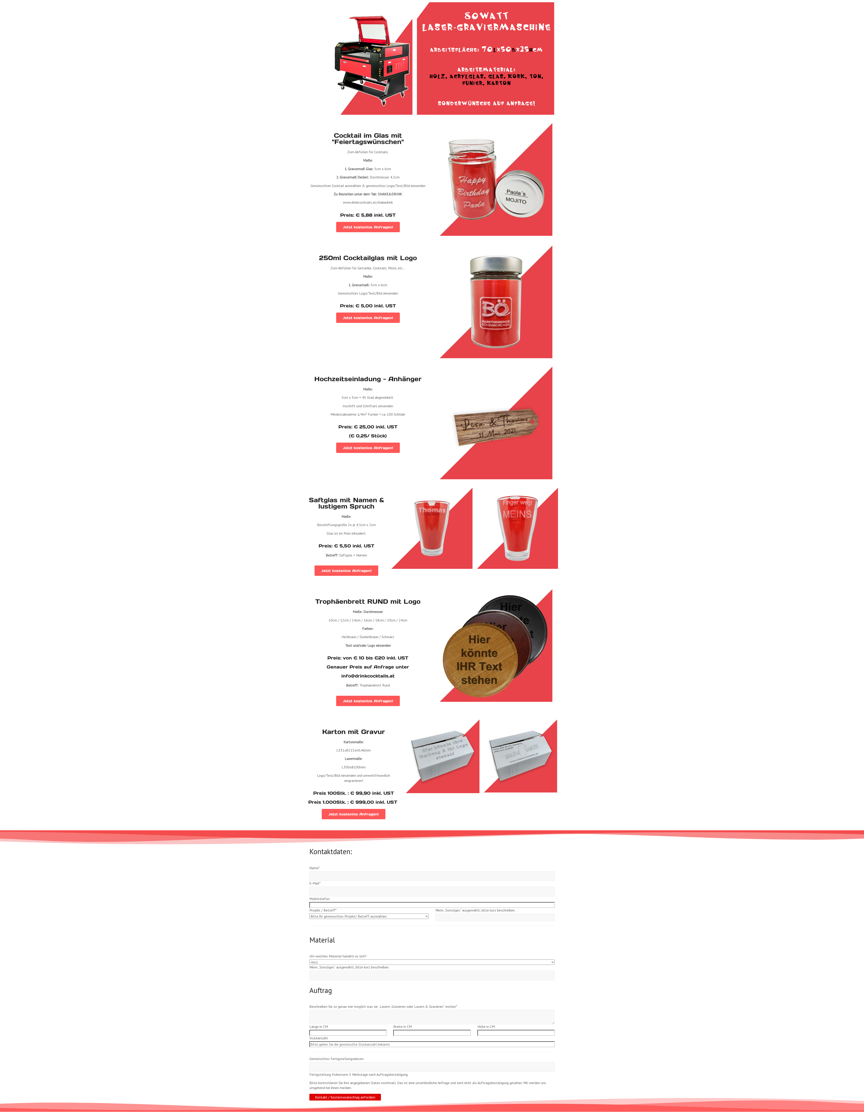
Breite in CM (402, 1026)
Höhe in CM (486, 1026)
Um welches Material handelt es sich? (338, 956)
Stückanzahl (318, 1038)
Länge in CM (318, 1026)
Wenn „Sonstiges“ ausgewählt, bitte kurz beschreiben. (475, 910)
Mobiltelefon (319, 898)
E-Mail (315, 883)
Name (314, 868)
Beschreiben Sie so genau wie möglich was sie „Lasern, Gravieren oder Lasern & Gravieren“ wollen (383, 1006)
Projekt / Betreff (323, 910)
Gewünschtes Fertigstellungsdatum (336, 1058)
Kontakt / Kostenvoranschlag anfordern (345, 1097)
